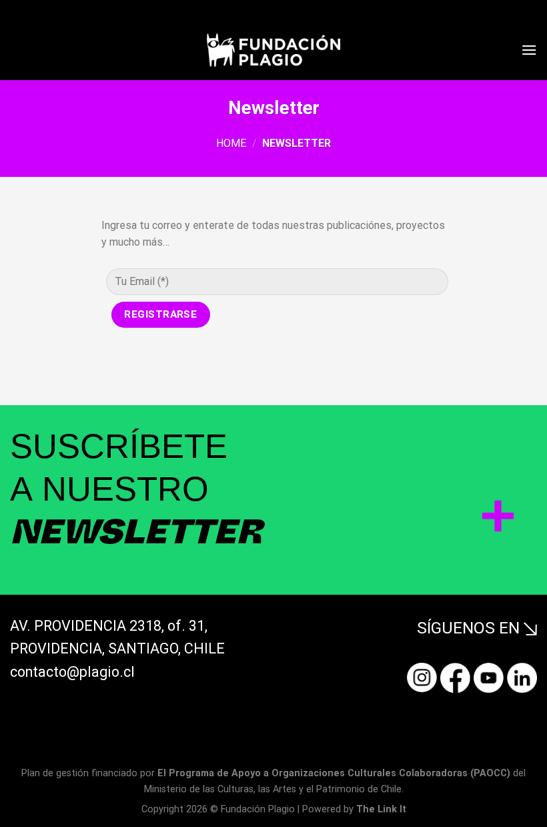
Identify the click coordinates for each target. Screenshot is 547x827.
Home (231, 143)
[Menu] (529, 49)
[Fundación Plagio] (273, 49)
